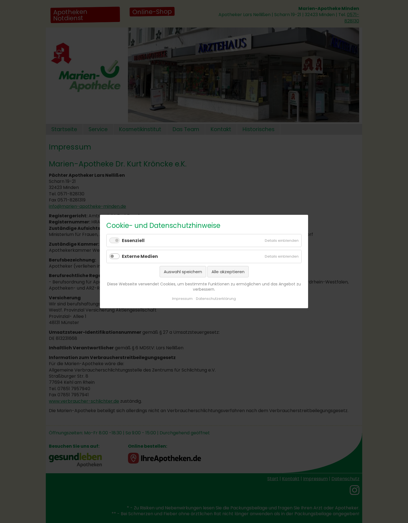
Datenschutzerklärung (216, 298)
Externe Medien (140, 256)
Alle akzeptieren (228, 272)
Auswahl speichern (183, 272)
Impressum (182, 298)
